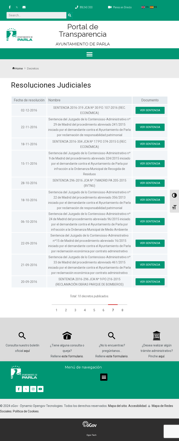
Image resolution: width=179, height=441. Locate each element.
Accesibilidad (137, 406)
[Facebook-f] (10, 7)
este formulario (72, 356)
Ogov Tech (91, 435)
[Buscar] (69, 15)
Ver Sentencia (150, 110)
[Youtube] (40, 389)
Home (19, 68)
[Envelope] (24, 7)
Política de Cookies (26, 411)
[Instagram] (33, 389)
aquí (27, 351)
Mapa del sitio (117, 406)
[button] (90, 54)
